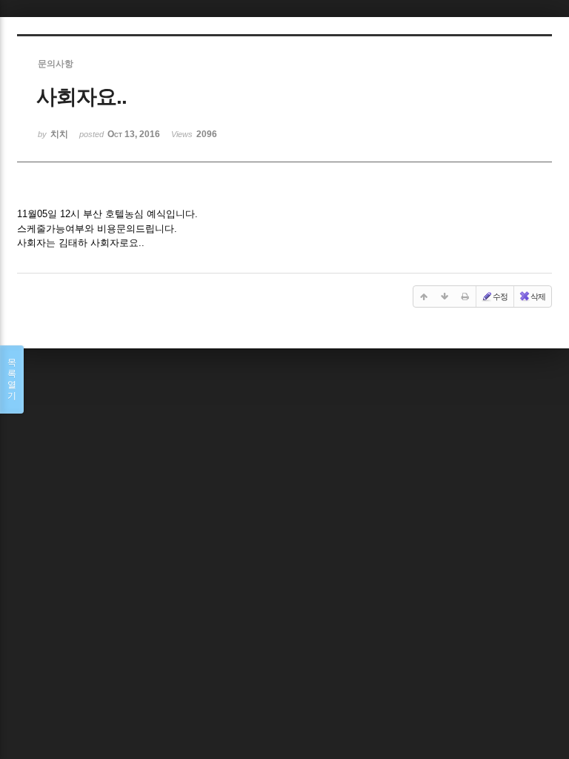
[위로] (423, 296)
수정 (500, 296)
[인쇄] (465, 296)
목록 (11, 379)
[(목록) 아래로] (444, 296)
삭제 (537, 296)
